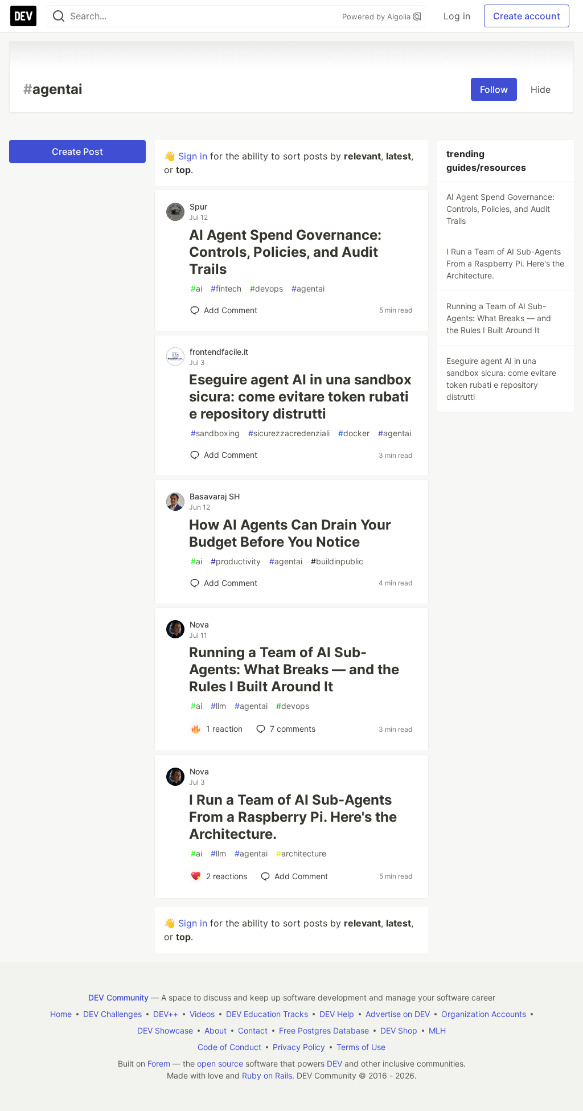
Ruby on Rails (267, 1075)
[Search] (58, 16)
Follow (494, 89)
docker (353, 433)
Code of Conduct (229, 1047)
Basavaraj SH (215, 496)
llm (218, 706)
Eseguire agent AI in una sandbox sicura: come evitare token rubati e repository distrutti (300, 396)
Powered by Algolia (377, 16)
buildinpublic (337, 561)
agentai (308, 288)
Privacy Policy (299, 1047)
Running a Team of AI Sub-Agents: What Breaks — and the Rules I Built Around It (294, 669)
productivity (236, 561)
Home (61, 1014)
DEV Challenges (112, 1014)
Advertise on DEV (398, 1014)
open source (220, 1063)
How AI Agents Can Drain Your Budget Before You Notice (290, 533)
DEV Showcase (165, 1030)
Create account (526, 16)
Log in (457, 16)
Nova (199, 624)
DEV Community (118, 997)
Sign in (192, 156)
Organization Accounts (483, 1014)
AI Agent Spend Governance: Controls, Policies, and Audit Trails (285, 252)
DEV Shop (398, 1030)
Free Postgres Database (324, 1030)
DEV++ (165, 1014)
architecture (301, 853)
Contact (253, 1030)
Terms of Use (360, 1047)
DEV (334, 1063)
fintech (226, 288)
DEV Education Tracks (267, 1014)
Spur (198, 206)
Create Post (77, 151)
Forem (158, 1063)
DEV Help (336, 1014)
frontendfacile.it (219, 351)
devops (266, 288)
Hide (541, 89)
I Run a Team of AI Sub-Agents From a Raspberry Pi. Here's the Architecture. (293, 817)
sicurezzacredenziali (289, 433)
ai (196, 288)
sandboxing (215, 433)
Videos (202, 1014)
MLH (437, 1030)
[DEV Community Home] (23, 16)
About (215, 1030)
